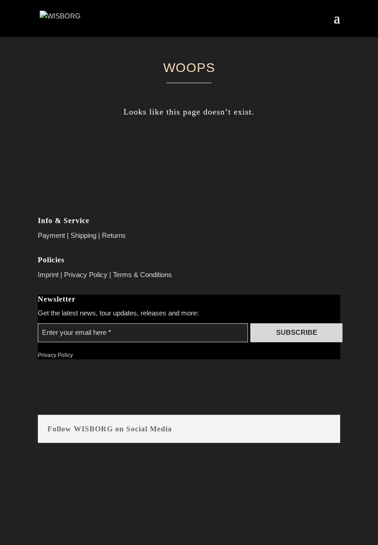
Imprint (48, 275)
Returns (114, 235)
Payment (51, 235)
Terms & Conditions (142, 275)
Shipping (83, 235)
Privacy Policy (85, 275)
